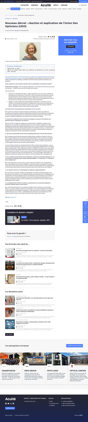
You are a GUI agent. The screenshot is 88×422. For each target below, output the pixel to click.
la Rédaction (13, 197)
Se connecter (84, 1)
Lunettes (45, 8)
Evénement (64, 8)
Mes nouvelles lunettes (69, 403)
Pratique (70, 8)
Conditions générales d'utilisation (22, 415)
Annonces (34, 5)
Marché (32, 8)
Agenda (8, 8)
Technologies (19, 308)
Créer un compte (73, 1)
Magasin (28, 8)
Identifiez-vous (10, 236)
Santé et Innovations (52, 8)
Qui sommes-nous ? (30, 401)
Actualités (24, 5)
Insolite (59, 8)
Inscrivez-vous (10, 408)
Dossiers (74, 8)
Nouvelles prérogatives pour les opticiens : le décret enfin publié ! (34, 250)
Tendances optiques (21, 296)
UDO (7, 201)
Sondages (79, 8)
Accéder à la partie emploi (74, 345)
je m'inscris (71, 46)
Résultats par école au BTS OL (37, 1)
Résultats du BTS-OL (15, 8)
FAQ (51, 401)
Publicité (52, 405)
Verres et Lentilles (39, 8)
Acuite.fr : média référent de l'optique (35, 398)
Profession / (11, 15)
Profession (23, 8)
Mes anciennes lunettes (69, 405)
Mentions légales (8, 415)
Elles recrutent (19, 1)
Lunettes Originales (68, 401)
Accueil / (6, 15)
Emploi (55, 5)
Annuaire (64, 5)
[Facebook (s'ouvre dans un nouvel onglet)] (68, 52)
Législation (19, 248)
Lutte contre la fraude (22, 319)
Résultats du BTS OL (26, 1)
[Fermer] (87, 200)
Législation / (15, 15)
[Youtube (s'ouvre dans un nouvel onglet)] (69, 52)
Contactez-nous (54, 403)
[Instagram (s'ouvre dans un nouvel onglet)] (71, 52)
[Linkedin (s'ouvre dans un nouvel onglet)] (72, 52)
